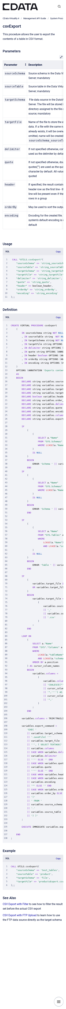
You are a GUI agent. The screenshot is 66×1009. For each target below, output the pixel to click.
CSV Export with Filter (15, 904)
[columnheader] (15, 64)
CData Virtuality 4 (11, 18)
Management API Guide (34, 18)
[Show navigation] (58, 1001)
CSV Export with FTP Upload (20, 915)
